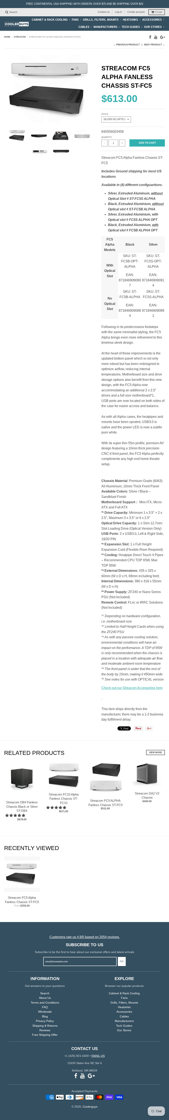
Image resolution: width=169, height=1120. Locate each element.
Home (7, 37)
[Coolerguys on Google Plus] (162, 37)
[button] (15, 815)
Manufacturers (105, 26)
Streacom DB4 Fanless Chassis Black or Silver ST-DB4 (22, 806)
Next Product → (154, 44)
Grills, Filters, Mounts (101, 19)
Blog (45, 1016)
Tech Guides (131, 26)
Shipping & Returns (45, 1025)
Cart (158, 12)
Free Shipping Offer (45, 1034)
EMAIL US (98, 1055)
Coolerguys (90, 1106)
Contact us (104, 12)
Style (104, 114)
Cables (84, 26)
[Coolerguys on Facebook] (150, 37)
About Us (45, 997)
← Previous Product (126, 44)
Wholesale (45, 1011)
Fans (75, 19)
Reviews (44, 1030)
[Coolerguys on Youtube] (155, 37)
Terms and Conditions (45, 1002)
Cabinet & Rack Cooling (50, 19)
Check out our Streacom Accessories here (132, 688)
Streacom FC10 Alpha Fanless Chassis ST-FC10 (64, 799)
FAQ (45, 1007)
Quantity (106, 137)
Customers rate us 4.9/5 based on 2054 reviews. (84, 937)
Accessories (152, 19)
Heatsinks (130, 19)
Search (44, 993)
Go (122, 961)
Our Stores (153, 26)
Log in (118, 12)
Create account (135, 12)
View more (155, 752)
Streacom (20, 37)
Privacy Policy (45, 1021)
